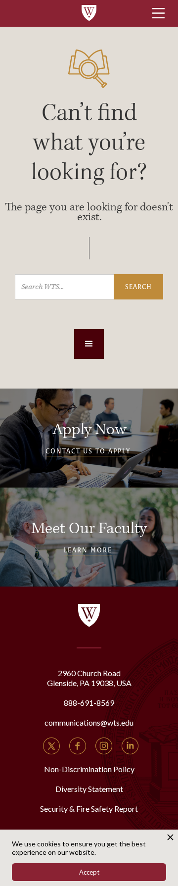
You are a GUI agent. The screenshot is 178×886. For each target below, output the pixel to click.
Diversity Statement (89, 788)
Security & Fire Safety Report (89, 808)
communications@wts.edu (89, 722)
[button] (89, 344)
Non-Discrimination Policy (89, 769)
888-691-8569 (89, 702)
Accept (89, 872)
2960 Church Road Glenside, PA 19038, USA (89, 678)
